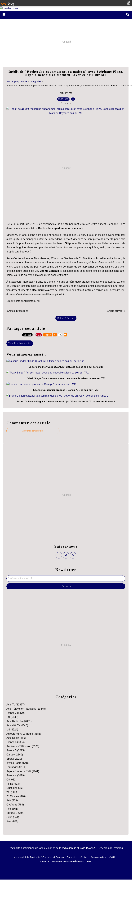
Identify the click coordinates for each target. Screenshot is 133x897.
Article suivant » (116, 311)
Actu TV (64, 93)
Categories (35, 81)
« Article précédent (17, 311)
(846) (16, 796)
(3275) (15, 750)
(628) (12, 821)
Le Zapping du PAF (17, 81)
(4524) (12, 729)
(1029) (15, 775)
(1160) (16, 767)
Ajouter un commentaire (32, 431)
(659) (14, 813)
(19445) (26, 708)
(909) (11, 792)
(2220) (14, 758)
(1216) (17, 763)
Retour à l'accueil (66, 318)
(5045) (12, 717)
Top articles (72, 857)
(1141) (22, 771)
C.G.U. (112, 857)
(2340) (14, 754)
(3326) (22, 746)
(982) (11, 779)
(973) (13, 783)
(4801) (18, 721)
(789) (15, 804)
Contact (83, 857)
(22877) (15, 704)
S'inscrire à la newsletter (19, 343)
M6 (70, 93)
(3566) (16, 738)
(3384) (15, 742)
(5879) (15, 713)
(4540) (17, 725)
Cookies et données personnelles (55, 861)
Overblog (117, 848)
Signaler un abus (98, 857)
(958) (15, 788)
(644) (12, 817)
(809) (12, 800)
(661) (12, 808)
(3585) (23, 733)
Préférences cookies (82, 861)
